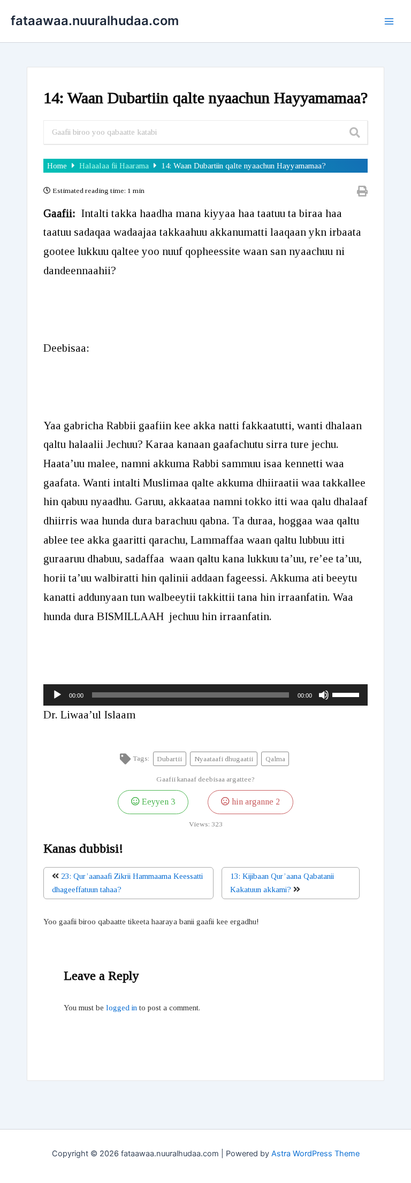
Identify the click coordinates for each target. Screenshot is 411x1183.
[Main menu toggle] (389, 21)
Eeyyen (157, 802)
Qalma (275, 759)
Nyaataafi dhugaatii (223, 759)
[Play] (57, 695)
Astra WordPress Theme (315, 1153)
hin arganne (255, 802)
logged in (121, 1007)
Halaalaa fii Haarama (115, 165)
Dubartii (169, 759)
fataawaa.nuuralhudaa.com (95, 20)
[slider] (347, 693)
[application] (205, 695)
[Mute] (323, 695)
